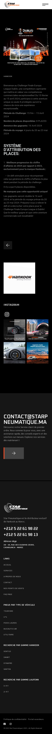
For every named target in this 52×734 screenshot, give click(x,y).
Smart (7, 657)
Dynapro (8, 663)
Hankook (8, 76)
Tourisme (8, 611)
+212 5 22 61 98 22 (21, 529)
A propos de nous (12, 577)
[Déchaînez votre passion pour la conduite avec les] (37, 330)
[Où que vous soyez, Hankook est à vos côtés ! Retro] (14, 330)
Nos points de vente (14, 588)
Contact (8, 582)
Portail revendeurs (36, 719)
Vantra (7, 669)
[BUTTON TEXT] (14, 453)
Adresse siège (10, 541)
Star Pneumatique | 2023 (18, 728)
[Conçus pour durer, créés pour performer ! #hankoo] (14, 353)
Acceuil (7, 565)
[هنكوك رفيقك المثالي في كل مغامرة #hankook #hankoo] (37, 353)
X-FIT (6, 686)
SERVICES (8, 571)
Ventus (7, 651)
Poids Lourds (10, 623)
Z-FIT (6, 692)
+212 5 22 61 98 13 (21, 535)
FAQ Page (8, 594)
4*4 (5, 617)
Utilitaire (9, 635)
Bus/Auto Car (10, 629)
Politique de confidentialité (15, 719)
